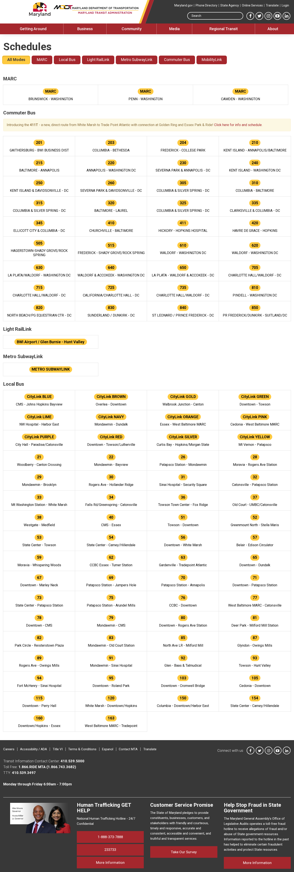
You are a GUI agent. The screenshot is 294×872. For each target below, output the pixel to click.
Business (85, 29)
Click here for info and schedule (238, 125)
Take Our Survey (184, 852)
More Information (120, 862)
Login (285, 5)
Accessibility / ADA (33, 749)
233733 (110, 849)
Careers (8, 749)
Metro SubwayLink (136, 59)
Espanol (107, 749)
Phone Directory (206, 5)
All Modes (16, 59)
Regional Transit (223, 29)
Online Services (252, 5)
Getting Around (33, 29)
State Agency (229, 5)
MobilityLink (212, 59)
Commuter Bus (177, 59)
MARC (42, 59)
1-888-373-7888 (110, 837)
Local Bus (67, 59)
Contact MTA (128, 749)
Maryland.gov (183, 5)
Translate (272, 5)
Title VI (58, 749)
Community (132, 29)
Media (174, 29)
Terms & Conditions (82, 749)
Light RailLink (98, 59)
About (273, 29)
